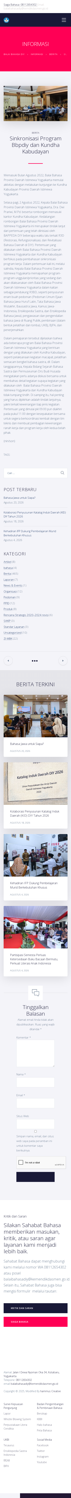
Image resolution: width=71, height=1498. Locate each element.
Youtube (42, 1462)
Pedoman (10, 597)
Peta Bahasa (44, 1430)
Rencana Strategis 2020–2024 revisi (26, 615)
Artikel (7, 562)
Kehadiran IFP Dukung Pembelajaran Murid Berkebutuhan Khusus (34, 885)
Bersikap (42, 1413)
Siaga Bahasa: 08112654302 (20, 4)
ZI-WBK (8, 638)
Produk (8, 609)
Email (20, 1095)
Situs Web (22, 1116)
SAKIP (7, 621)
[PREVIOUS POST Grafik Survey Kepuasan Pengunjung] (8, 660)
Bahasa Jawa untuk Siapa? (19, 497)
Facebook (43, 1445)
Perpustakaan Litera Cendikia (15, 1426)
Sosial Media (44, 1439)
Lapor (7, 1413)
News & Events (13, 585)
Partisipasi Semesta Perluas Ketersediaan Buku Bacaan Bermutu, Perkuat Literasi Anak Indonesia (34, 959)
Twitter (41, 1451)
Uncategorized (12, 632)
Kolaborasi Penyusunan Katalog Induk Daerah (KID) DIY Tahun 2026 (34, 813)
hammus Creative (50, 1391)
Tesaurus (9, 1445)
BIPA (6, 1466)
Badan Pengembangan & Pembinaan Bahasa (50, 1406)
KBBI (39, 1419)
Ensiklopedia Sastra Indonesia (15, 1452)
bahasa (8, 568)
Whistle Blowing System (17, 1419)
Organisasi (10, 591)
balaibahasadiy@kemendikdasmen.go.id (34, 1383)
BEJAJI (7, 1460)
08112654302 (24, 1380)
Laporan (9, 579)
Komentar (23, 1037)
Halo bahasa (44, 1424)
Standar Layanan (14, 627)
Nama (21, 1074)
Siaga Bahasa (19, 1321)
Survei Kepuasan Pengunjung (13, 1406)
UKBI (6, 1439)
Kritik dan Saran (22, 1308)
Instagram (43, 1456)
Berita (35, 132)
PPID (6, 603)
